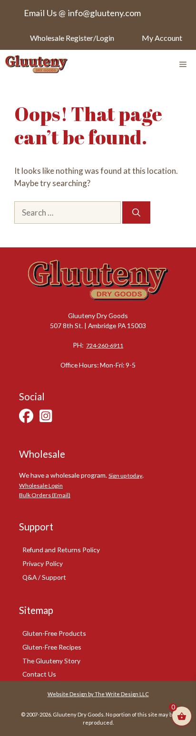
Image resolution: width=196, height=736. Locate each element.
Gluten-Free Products (54, 633)
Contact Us (39, 674)
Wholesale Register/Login (72, 37)
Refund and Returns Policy (61, 550)
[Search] (136, 212)
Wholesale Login (41, 485)
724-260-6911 (104, 345)
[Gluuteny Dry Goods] (36, 64)
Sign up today (125, 475)
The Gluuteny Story (51, 661)
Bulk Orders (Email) (44, 495)
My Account (162, 37)
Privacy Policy (42, 563)
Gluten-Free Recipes (51, 647)
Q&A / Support (44, 577)
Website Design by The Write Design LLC (98, 694)
